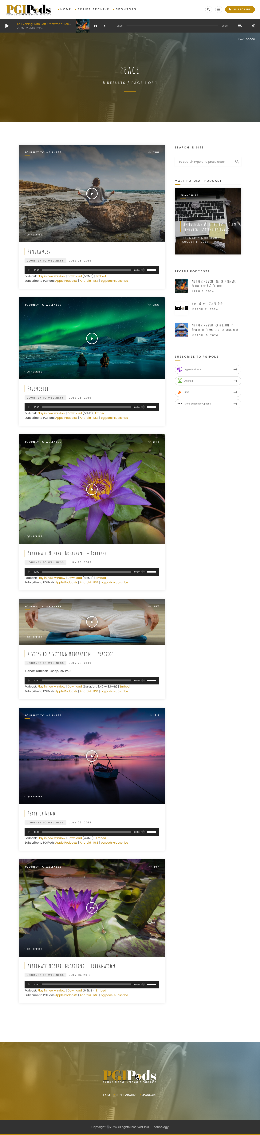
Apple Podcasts (66, 281)
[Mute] (143, 270)
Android (85, 281)
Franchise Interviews (190, 195)
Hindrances (39, 251)
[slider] (152, 269)
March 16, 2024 (205, 335)
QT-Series (35, 234)
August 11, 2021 (195, 242)
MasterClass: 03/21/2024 (208, 304)
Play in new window (51, 276)
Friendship (38, 388)
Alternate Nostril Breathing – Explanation (72, 965)
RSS (95, 281)
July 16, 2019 (80, 975)
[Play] (28, 270)
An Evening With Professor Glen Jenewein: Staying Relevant (209, 226)
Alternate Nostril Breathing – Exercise (67, 553)
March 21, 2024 (205, 309)
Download (75, 276)
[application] (92, 270)
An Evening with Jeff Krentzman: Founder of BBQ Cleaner (58, 24)
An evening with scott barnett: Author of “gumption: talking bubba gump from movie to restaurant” (216, 327)
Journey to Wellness (43, 152)
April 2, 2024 (203, 291)
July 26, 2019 (80, 260)
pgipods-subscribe (114, 281)
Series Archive (93, 9)
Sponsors (126, 9)
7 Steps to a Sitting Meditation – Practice (70, 653)
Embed (101, 276)
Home (65, 9)
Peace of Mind (42, 813)
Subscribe (239, 9)
